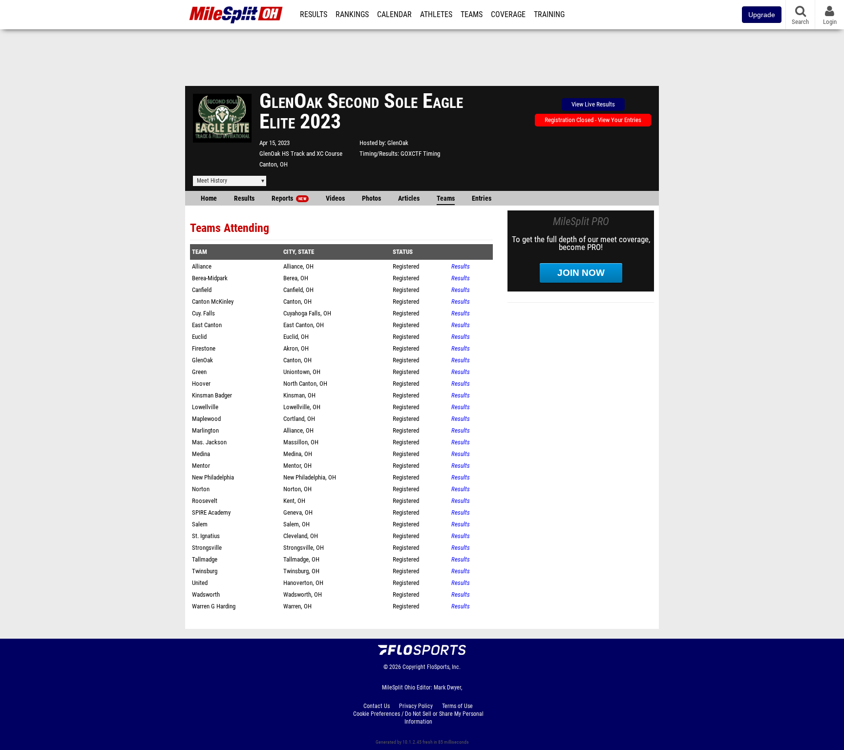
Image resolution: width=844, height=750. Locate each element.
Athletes (436, 14)
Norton (201, 489)
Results (313, 14)
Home (209, 198)
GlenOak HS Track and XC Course (300, 153)
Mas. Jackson (209, 442)
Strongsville (207, 547)
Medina (201, 454)
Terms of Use (457, 706)
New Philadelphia (213, 477)
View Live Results (593, 104)
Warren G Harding (213, 606)
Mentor (201, 465)
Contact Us (376, 706)
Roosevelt (204, 500)
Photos (371, 198)
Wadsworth (206, 594)
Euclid (199, 336)
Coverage (508, 14)
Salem (200, 524)
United (200, 582)
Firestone (203, 348)
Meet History (212, 180)
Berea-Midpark (210, 278)
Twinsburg (204, 571)
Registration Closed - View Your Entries (593, 120)
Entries (481, 198)
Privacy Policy (416, 706)
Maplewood (206, 418)
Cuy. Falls (203, 313)
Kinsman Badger (212, 395)
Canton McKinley (212, 301)
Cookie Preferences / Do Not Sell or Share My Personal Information (418, 717)
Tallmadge (204, 559)
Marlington (205, 430)
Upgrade (761, 15)
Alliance (201, 266)
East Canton (207, 325)
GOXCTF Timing (420, 153)
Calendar (394, 14)
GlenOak (397, 142)
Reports (289, 198)
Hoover (201, 383)
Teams (472, 14)
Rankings (352, 14)
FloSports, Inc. (444, 667)
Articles (409, 198)
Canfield (201, 289)
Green (199, 371)
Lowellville (205, 407)
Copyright (413, 667)
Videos (335, 198)
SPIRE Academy (211, 512)
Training (549, 14)
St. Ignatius (206, 536)
